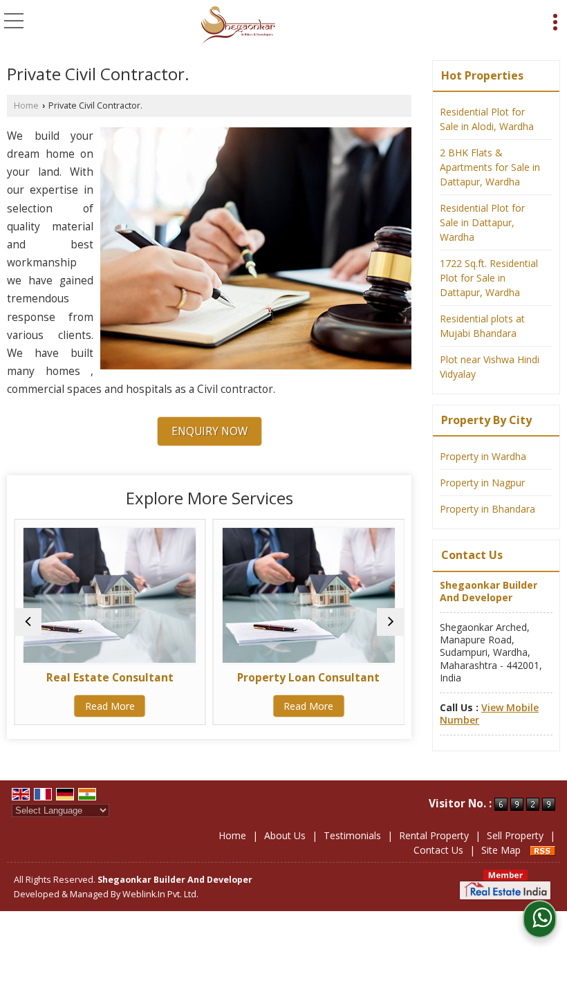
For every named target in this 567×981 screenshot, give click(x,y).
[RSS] (542, 849)
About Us (285, 835)
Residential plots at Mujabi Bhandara (482, 326)
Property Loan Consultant (249, 677)
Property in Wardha (483, 456)
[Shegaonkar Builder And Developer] (238, 26)
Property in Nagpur (482, 482)
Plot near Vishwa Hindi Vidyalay (489, 367)
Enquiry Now (209, 431)
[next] (391, 622)
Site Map (501, 849)
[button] (489, 713)
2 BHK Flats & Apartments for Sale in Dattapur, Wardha (490, 167)
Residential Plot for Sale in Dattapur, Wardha (482, 222)
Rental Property (434, 835)
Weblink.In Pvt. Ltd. (160, 894)
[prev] (27, 622)
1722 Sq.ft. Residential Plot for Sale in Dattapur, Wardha (489, 278)
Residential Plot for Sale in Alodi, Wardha (487, 119)
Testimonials (352, 835)
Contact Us (438, 849)
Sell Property (515, 835)
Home (26, 105)
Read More (51, 706)
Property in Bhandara (487, 508)
